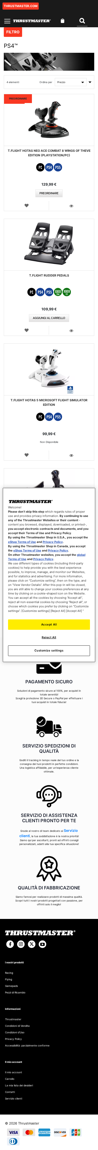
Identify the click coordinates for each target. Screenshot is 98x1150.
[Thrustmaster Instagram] (21, 944)
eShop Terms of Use (22, 541)
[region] (49, 575)
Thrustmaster (13, 1019)
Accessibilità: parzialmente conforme (27, 1045)
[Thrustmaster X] (31, 944)
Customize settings (48, 650)
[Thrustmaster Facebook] (10, 944)
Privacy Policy (53, 541)
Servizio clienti (13, 1098)
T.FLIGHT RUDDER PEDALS (49, 275)
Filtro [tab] (13, 32)
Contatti (10, 1091)
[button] (26, 205)
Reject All (49, 637)
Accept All (49, 624)
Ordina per (45, 82)
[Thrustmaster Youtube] (42, 944)
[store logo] (32, 20)
